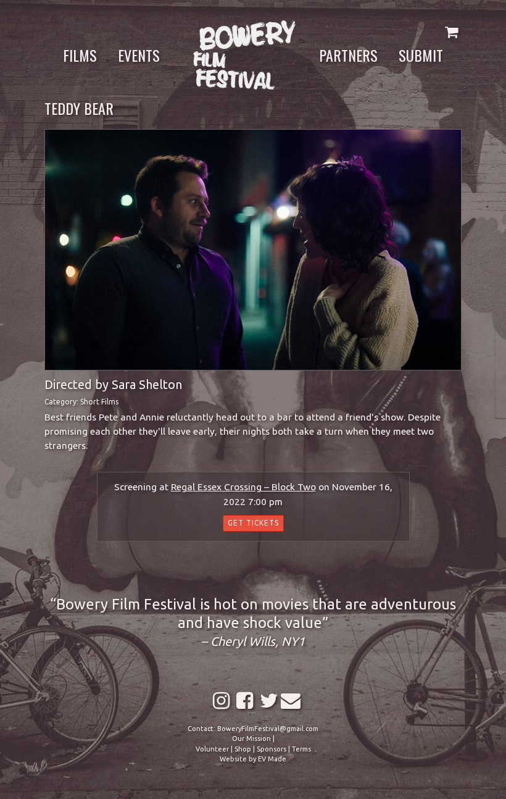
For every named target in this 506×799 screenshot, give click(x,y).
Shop (242, 749)
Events (139, 55)
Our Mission (251, 738)
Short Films (99, 402)
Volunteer (212, 749)
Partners (348, 55)
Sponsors (271, 749)
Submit (421, 55)
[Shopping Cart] (451, 31)
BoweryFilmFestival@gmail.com (267, 728)
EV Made (272, 759)
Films (80, 55)
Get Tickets (253, 523)
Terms (301, 749)
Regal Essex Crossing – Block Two (243, 487)
